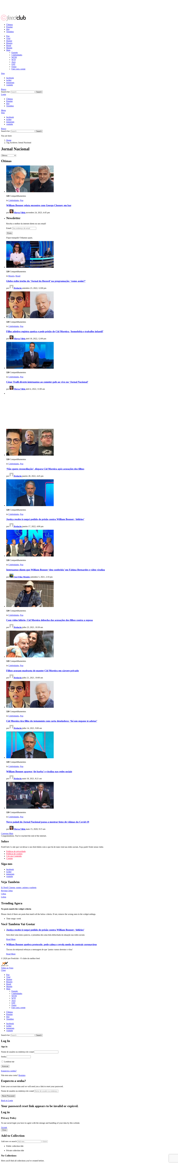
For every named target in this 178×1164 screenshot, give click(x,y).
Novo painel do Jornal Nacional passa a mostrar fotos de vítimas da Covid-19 (47, 822)
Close (3, 970)
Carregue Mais (7, 833)
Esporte (14, 52)
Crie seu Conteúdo (14, 856)
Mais (8, 50)
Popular (9, 27)
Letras (3, 897)
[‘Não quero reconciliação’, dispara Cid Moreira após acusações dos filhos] (91, 442)
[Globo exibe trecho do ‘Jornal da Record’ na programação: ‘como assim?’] (91, 254)
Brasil (8, 45)
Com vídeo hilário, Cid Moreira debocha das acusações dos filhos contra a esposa (49, 620)
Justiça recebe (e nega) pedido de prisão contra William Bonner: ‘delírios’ (45, 519)
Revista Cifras (7, 891)
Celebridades (16, 55)
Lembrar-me (9, 1062)
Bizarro (9, 43)
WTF (13, 59)
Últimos (9, 24)
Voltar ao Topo (7, 968)
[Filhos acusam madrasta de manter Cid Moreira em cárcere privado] (91, 644)
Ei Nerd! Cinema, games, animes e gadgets (18, 887)
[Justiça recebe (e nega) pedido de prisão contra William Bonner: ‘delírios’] (91, 493)
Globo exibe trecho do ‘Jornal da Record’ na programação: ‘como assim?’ (46, 281)
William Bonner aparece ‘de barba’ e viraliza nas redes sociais (39, 771)
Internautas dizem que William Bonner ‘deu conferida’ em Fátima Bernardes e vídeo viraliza (55, 569)
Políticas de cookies (14, 854)
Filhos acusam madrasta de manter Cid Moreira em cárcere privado (42, 670)
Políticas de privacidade (16, 851)
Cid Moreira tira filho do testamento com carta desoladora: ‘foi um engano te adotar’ (51, 721)
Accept (4, 1127)
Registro (22, 1075)
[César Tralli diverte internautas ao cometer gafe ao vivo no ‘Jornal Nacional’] (91, 355)
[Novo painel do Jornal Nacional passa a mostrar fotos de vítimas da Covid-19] (91, 795)
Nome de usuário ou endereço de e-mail (17, 1052)
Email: (9, 228)
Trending (10, 32)
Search (39, 92)
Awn (13, 62)
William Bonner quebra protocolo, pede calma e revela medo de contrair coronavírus (51, 944)
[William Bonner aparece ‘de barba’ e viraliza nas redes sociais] (91, 745)
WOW (14, 57)
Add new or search (9, 1141)
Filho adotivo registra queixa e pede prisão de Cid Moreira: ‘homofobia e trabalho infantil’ (54, 331)
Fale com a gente (18, 69)
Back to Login (7, 1100)
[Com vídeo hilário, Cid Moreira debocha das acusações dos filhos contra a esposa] (91, 594)
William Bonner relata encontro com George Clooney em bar (38, 205)
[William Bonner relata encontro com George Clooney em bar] (91, 179)
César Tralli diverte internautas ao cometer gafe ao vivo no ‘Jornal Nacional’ (47, 382)
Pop (8, 36)
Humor (9, 41)
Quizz (13, 67)
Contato (9, 858)
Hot (7, 29)
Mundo (9, 48)
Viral (8, 38)
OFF (13, 64)
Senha (3, 1057)
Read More (11, 939)
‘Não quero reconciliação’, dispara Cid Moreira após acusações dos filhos (45, 468)
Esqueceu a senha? (9, 1071)
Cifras (3, 894)
